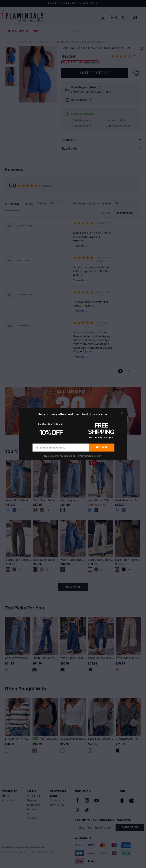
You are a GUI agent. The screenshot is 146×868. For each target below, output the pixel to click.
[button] (122, 413)
